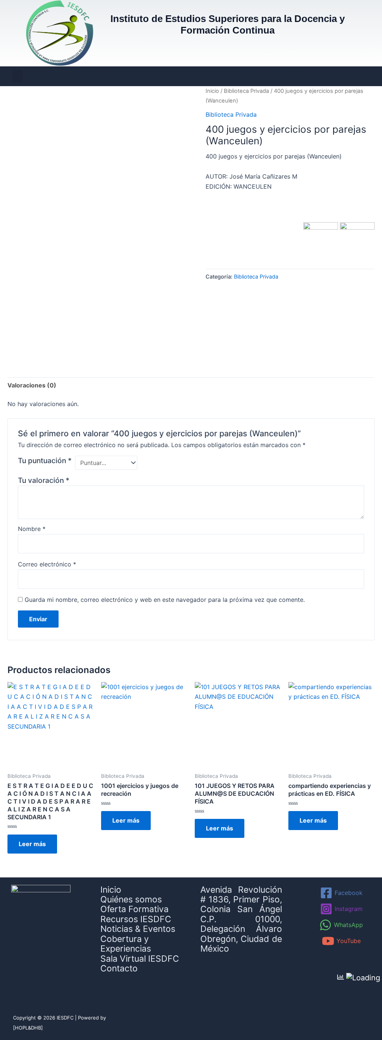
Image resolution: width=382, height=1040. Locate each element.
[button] (17, 76)
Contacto (119, 968)
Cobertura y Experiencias (125, 944)
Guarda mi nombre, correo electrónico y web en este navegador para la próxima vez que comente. (165, 599)
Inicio (212, 91)
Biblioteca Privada (246, 91)
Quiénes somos (131, 899)
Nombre (32, 528)
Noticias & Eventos (137, 929)
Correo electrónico (47, 564)
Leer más (32, 844)
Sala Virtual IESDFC (139, 959)
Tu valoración (43, 480)
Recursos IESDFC (135, 919)
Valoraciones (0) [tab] (31, 385)
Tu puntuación (45, 460)
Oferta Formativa (134, 909)
